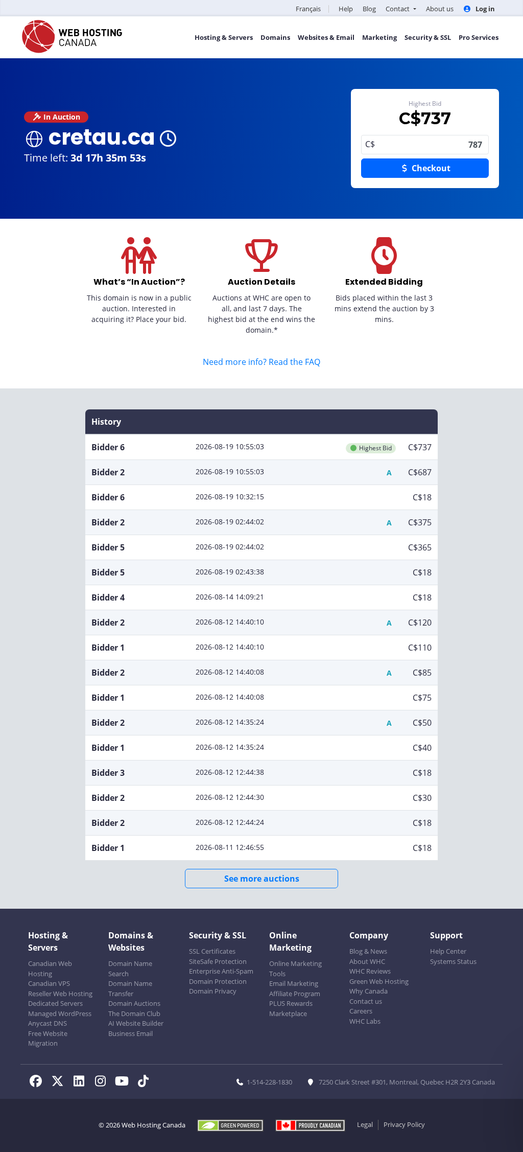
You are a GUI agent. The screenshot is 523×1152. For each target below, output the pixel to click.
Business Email (130, 1033)
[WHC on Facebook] (39, 1082)
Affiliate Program (294, 993)
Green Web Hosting (379, 981)
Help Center (448, 951)
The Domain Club (134, 1013)
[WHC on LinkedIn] (81, 1082)
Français (308, 8)
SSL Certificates (212, 951)
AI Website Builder (135, 1023)
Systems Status (453, 961)
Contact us (365, 1001)
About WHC (367, 961)
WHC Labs (365, 1021)
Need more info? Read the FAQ (261, 361)
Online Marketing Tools (295, 968)
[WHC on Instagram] (103, 1082)
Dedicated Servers (55, 1003)
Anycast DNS (47, 1023)
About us (440, 8)
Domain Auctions (134, 1003)
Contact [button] (398, 8)
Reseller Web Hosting (60, 993)
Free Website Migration (47, 1038)
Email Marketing (293, 983)
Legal (365, 1124)
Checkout (430, 168)
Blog (369, 8)
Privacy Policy (404, 1124)
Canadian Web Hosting (50, 968)
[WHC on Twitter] (60, 1082)
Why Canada (368, 991)
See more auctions (261, 878)
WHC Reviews (370, 971)
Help (346, 8)
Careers (360, 1011)
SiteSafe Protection (218, 961)
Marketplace (288, 1013)
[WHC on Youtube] (124, 1082)
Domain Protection (218, 981)
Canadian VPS (49, 983)
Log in (484, 8)
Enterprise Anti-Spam (221, 971)
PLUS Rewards (291, 1003)
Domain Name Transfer (130, 988)
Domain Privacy (212, 991)
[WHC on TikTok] (145, 1082)
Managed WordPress (59, 1013)
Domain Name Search (130, 968)
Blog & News (368, 951)
